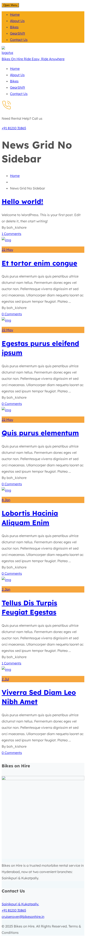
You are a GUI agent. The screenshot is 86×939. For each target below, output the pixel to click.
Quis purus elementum (40, 433)
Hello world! (22, 201)
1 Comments (11, 234)
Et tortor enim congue (39, 263)
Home (15, 176)
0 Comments (12, 314)
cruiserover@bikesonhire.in (23, 916)
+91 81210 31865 (14, 128)
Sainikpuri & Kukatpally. (20, 904)
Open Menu (10, 5)
